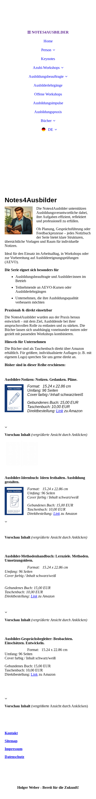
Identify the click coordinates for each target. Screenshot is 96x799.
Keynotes (48, 59)
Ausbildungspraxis (48, 112)
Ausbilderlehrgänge (48, 85)
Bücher (46, 121)
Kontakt (11, 733)
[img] (48, 14)
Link (59, 411)
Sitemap (11, 741)
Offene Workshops (48, 94)
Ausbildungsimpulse (48, 103)
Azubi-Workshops (46, 68)
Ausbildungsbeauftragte (46, 76)
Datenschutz (14, 757)
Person (46, 50)
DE (50, 129)
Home (48, 41)
